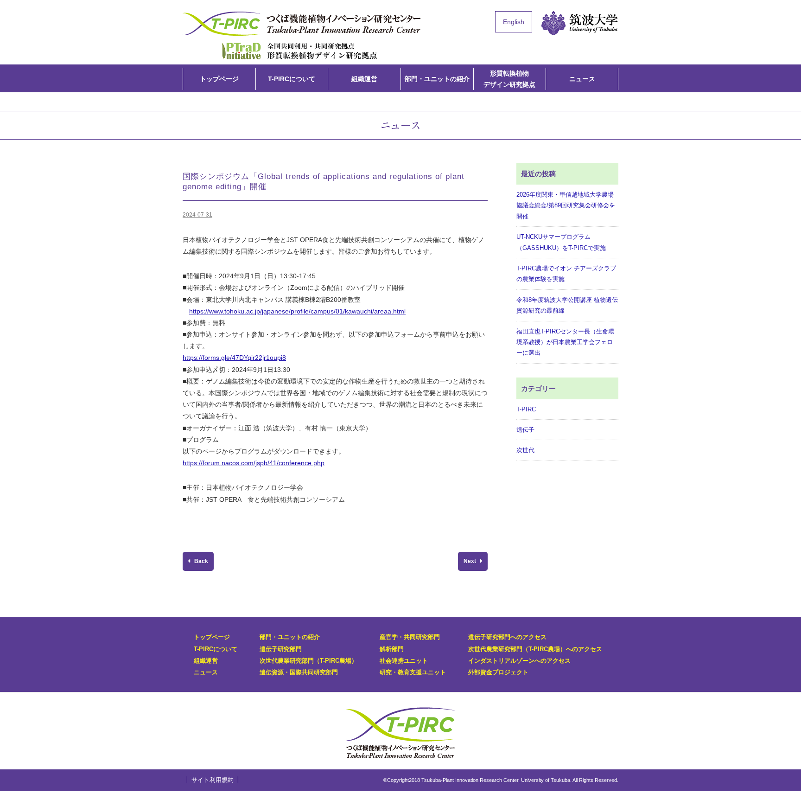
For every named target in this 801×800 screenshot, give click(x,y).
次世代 (525, 450)
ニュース (582, 79)
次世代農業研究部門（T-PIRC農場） (308, 660)
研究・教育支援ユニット (413, 672)
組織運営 (364, 79)
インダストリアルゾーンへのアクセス (519, 660)
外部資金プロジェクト (498, 672)
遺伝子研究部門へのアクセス (507, 637)
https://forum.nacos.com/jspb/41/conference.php (253, 463)
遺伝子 (525, 429)
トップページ (219, 79)
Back (200, 561)
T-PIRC (526, 409)
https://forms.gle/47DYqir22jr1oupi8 (234, 357)
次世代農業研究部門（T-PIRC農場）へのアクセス (535, 649)
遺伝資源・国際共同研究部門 (299, 672)
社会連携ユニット (404, 660)
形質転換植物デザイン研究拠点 (299, 50)
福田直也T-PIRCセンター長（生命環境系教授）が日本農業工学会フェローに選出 (565, 342)
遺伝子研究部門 (281, 649)
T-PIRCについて (291, 79)
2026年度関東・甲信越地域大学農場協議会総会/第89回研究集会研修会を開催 (565, 205)
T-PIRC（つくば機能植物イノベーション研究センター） (303, 23)
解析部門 (392, 649)
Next (470, 561)
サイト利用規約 (212, 779)
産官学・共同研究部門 (410, 637)
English (513, 22)
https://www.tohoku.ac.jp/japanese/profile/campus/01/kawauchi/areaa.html (297, 311)
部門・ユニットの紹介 (437, 79)
